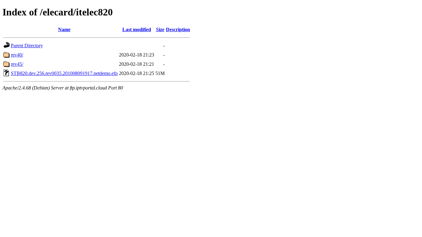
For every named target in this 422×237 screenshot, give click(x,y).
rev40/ (17, 54)
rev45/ (17, 64)
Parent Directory (27, 45)
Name (64, 29)
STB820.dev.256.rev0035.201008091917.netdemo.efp (64, 73)
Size (160, 29)
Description (178, 29)
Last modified (136, 29)
